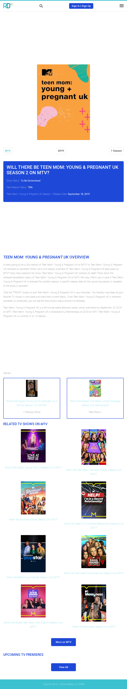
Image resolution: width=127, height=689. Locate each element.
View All (63, 667)
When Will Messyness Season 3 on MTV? (93, 626)
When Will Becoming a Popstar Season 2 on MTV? (33, 577)
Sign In (76, 5)
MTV (8, 150)
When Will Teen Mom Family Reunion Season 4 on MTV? (94, 573)
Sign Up (86, 5)
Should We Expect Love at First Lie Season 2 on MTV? (33, 467)
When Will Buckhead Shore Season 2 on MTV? (33, 519)
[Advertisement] (63, 35)
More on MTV (63, 642)
